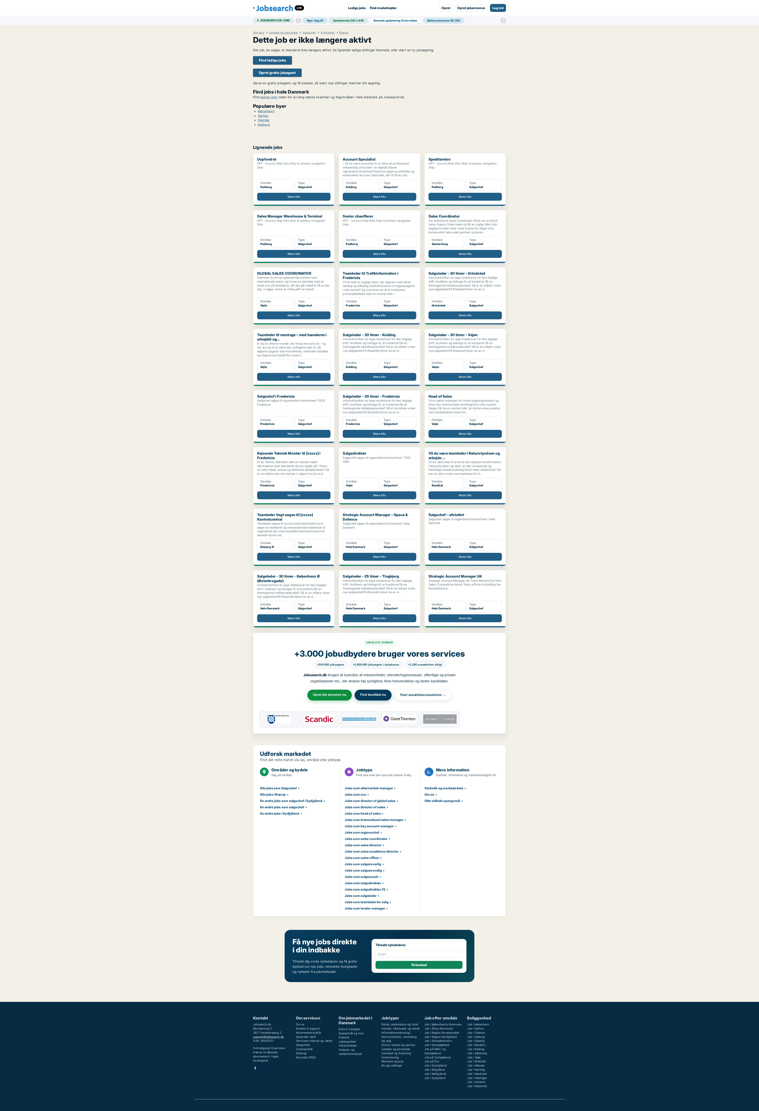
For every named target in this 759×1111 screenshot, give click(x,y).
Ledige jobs (357, 8)
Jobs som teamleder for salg (366, 902)
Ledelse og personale (283, 32)
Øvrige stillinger (391, 1065)
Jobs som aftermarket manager (369, 788)
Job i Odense (476, 1032)
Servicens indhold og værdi (314, 1040)
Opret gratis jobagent (277, 73)
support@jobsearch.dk (268, 1036)
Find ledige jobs (272, 60)
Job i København (478, 1024)
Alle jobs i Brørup (273, 794)
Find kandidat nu (373, 694)
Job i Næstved (477, 1086)
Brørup (343, 32)
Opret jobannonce (471, 8)
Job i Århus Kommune (438, 1028)
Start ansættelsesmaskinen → (423, 695)
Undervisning (390, 1057)
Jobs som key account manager (369, 826)
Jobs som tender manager (365, 908)
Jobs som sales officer (362, 858)
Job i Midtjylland (435, 1073)
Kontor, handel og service (398, 1045)
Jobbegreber (347, 1041)
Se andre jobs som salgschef (282, 807)
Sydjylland (327, 32)
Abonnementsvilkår (308, 1032)
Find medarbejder (383, 8)
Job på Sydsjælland (437, 1057)
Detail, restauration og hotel (399, 1024)
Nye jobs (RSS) (306, 1057)
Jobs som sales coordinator (366, 839)
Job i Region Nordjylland (440, 1036)
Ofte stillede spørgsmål (442, 801)
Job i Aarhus (475, 1028)
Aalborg (264, 125)
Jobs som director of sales (365, 807)
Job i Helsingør (477, 1078)
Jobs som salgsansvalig (363, 870)
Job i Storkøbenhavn (438, 1040)
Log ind (498, 8)
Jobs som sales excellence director (371, 851)
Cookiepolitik (304, 1049)
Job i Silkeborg (477, 1053)
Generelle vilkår (306, 1036)
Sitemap (301, 1053)
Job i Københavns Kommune (443, 1024)
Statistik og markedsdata (444, 788)
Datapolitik (303, 1045)
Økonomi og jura (392, 1061)
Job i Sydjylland (435, 1078)
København (266, 111)
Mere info (294, 196)
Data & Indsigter (349, 1029)
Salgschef (309, 32)
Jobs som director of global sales (370, 801)
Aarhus (263, 116)
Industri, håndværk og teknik (400, 1028)
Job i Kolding (475, 1049)
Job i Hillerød (475, 1065)
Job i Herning (476, 1069)
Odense (263, 120)
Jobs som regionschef (362, 832)
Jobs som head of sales (363, 813)
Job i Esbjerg (475, 1040)
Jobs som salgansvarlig (363, 864)
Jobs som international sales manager (374, 820)
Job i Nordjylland (435, 1065)
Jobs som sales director (363, 845)
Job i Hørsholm (477, 1073)
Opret (446, 8)
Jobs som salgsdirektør (363, 883)
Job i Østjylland (434, 1069)
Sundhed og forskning (396, 1053)
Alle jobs (258, 32)
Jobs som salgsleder (361, 896)
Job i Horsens (476, 1082)
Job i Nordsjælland (436, 1045)
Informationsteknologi (395, 1032)
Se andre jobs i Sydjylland (279, 813)
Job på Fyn (431, 1061)
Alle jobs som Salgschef (278, 788)
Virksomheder (348, 1045)
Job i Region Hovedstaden (442, 1032)
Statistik (344, 1037)
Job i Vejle (474, 1057)
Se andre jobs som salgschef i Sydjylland (291, 801)
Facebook (255, 1068)
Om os (429, 794)
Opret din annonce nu (329, 694)
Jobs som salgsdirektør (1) (365, 889)
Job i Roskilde (476, 1061)
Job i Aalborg (476, 1036)
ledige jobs (269, 97)
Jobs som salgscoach (361, 877)
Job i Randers (476, 1045)
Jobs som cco (355, 794)
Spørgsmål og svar (351, 1033)
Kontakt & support (308, 1028)
